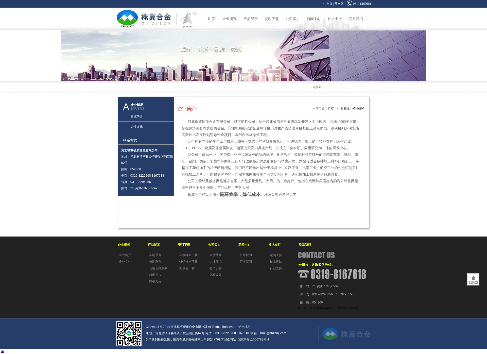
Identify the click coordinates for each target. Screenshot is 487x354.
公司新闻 (246, 255)
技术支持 (335, 19)
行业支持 (276, 268)
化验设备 (216, 275)
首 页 (211, 19)
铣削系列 (155, 261)
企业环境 (216, 261)
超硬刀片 (155, 275)
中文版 (328, 4)
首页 (331, 108)
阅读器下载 (187, 268)
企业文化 (137, 126)
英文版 (339, 4)
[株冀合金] (156, 9)
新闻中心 (314, 19)
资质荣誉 (216, 255)
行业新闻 (246, 261)
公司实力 (293, 19)
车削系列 (155, 255)
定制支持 (276, 255)
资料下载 (272, 19)
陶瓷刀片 (155, 281)
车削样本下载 (188, 255)
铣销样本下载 (188, 261)
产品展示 (251, 19)
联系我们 (356, 19)
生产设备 (216, 268)
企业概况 (229, 19)
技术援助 (276, 261)
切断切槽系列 (158, 268)
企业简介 (137, 116)
